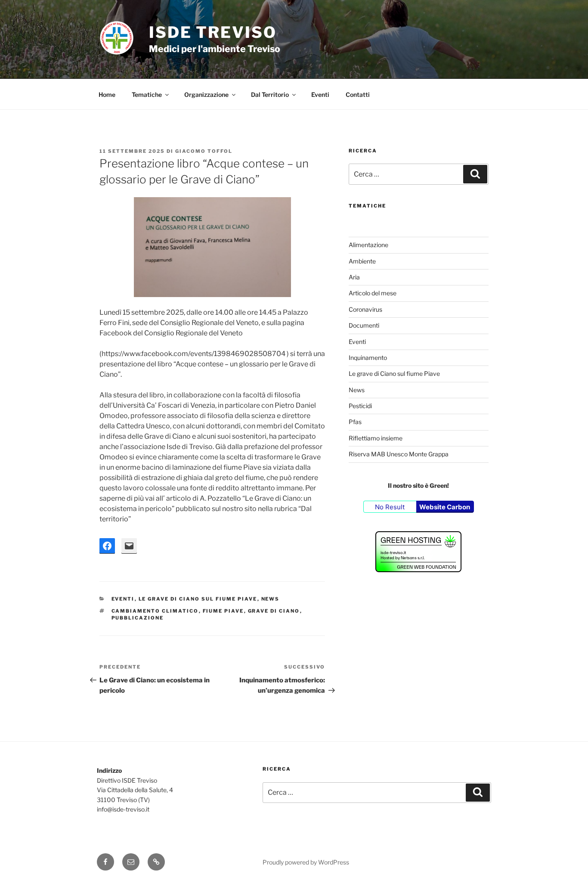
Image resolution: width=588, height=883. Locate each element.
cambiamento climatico (155, 611)
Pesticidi (360, 405)
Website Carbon (444, 507)
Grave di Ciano (274, 611)
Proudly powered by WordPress (306, 862)
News (270, 599)
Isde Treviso (213, 32)
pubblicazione (137, 618)
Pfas (355, 421)
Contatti (358, 94)
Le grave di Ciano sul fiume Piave (198, 599)
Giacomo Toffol (203, 151)
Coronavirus (365, 309)
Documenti (364, 325)
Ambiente (362, 261)
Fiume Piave (223, 611)
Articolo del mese (372, 293)
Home (107, 94)
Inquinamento (368, 357)
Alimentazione (368, 244)
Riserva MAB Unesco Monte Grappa (399, 454)
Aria (354, 277)
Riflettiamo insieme (375, 438)
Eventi (320, 94)
